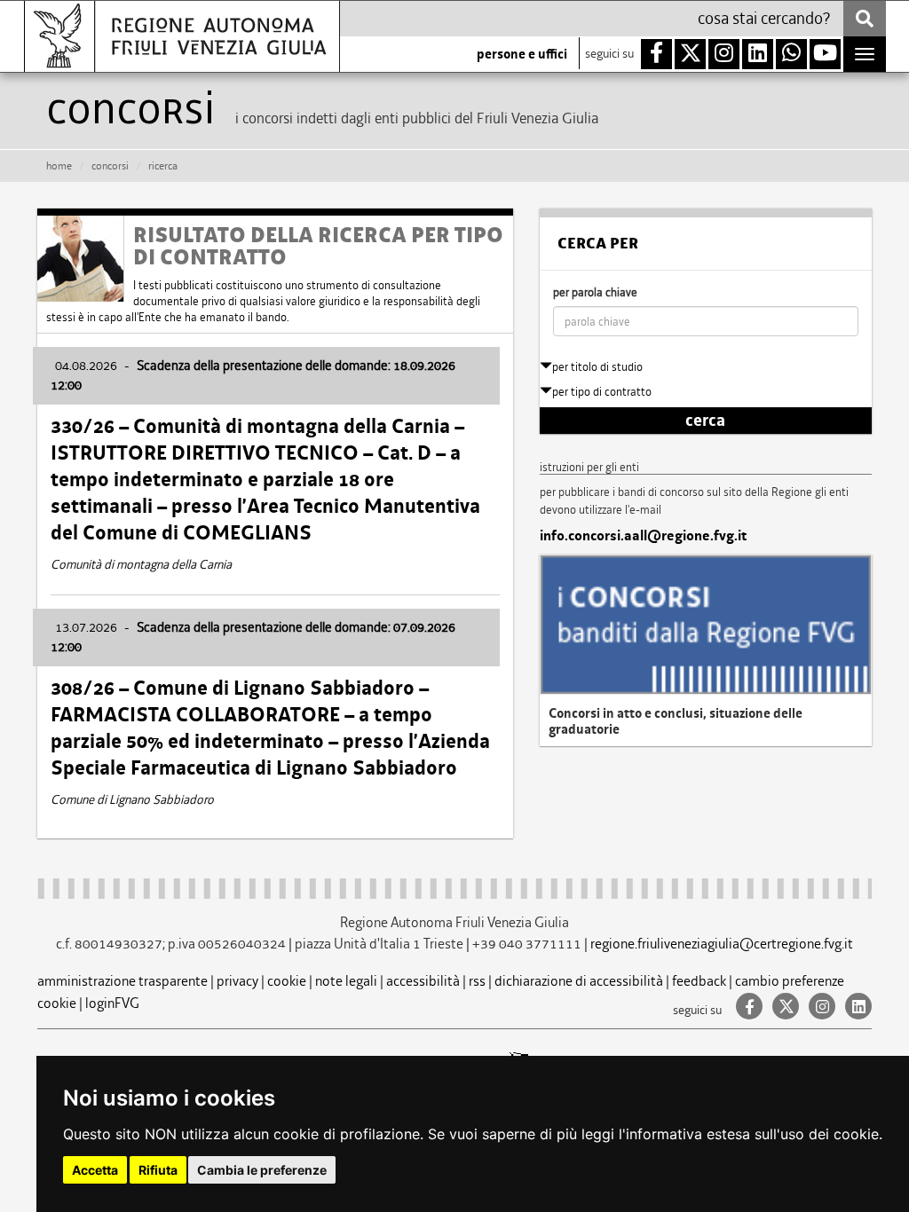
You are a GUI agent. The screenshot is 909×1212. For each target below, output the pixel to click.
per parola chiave (595, 292)
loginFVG (112, 1003)
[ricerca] (864, 18)
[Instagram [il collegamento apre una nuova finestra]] (820, 1007)
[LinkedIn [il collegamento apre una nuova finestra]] (855, 1007)
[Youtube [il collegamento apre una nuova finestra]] (825, 54)
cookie (286, 981)
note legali (346, 981)
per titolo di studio (597, 366)
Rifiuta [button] (158, 1169)
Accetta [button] (95, 1169)
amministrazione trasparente (122, 981)
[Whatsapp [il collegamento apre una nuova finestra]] (791, 54)
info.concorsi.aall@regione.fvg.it (643, 536)
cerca (705, 420)
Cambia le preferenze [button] (262, 1169)
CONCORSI (110, 166)
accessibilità (423, 981)
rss (477, 981)
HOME (59, 166)
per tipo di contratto (602, 391)
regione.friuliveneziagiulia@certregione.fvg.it (721, 943)
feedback (699, 981)
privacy (237, 981)
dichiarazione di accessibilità (578, 981)
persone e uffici (522, 54)
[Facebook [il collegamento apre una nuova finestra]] (747, 1007)
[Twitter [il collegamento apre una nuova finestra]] (783, 1007)
